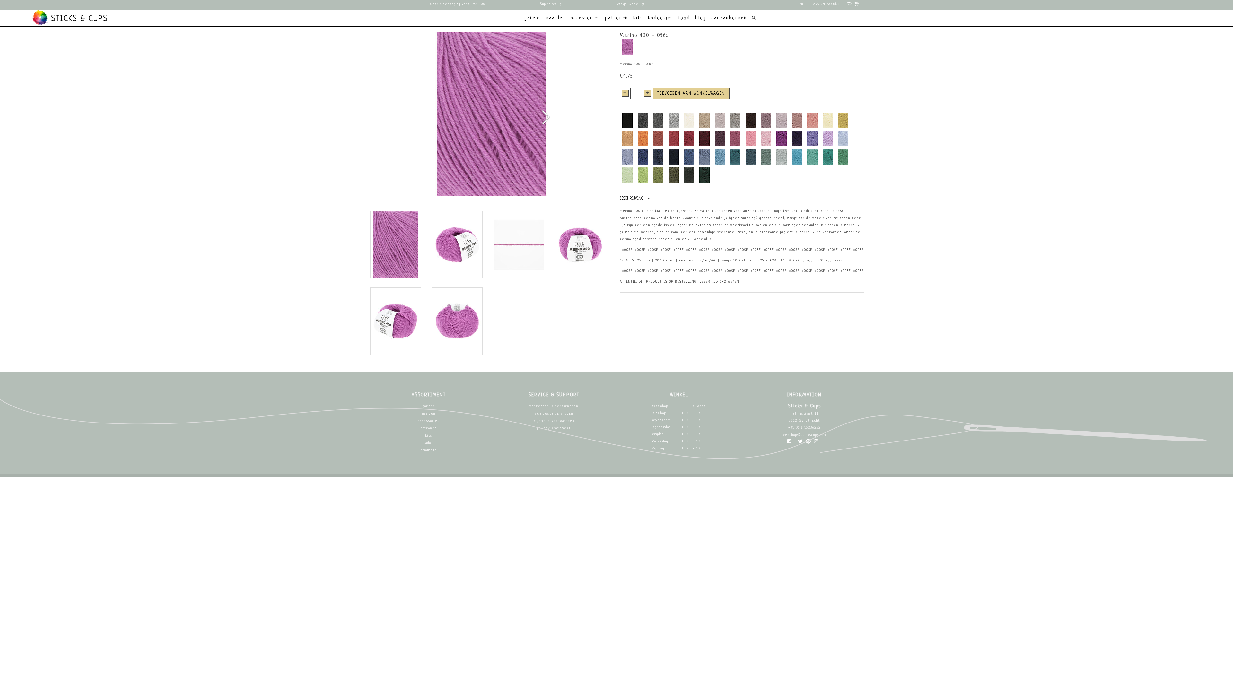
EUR (812, 4)
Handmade (429, 450)
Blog (700, 18)
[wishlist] (849, 5)
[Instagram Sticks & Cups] (816, 443)
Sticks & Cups (78, 19)
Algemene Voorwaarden (554, 421)
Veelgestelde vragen (554, 413)
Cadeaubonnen (729, 18)
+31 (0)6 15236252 (804, 428)
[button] (545, 117)
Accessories (429, 421)
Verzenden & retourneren (553, 406)
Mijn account (829, 4)
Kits (428, 436)
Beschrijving (631, 198)
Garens (429, 406)
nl (802, 4)
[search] (753, 18)
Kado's (429, 443)
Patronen (429, 428)
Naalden (428, 413)
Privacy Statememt (554, 428)
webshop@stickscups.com (804, 435)
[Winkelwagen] (857, 5)
